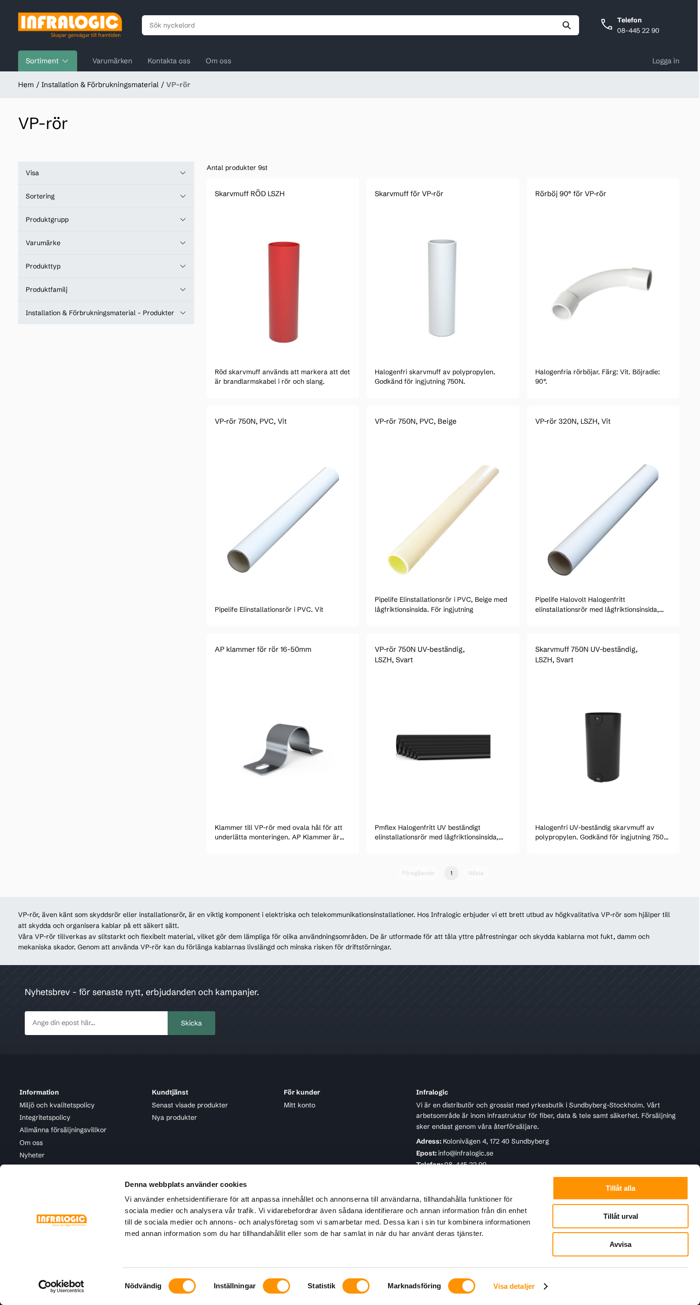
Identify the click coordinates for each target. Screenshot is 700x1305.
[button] (106, 172)
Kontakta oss (169, 60)
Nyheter (32, 1155)
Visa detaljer (514, 1286)
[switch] (276, 1286)
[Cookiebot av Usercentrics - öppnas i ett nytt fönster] (61, 1286)
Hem (26, 84)
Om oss (218, 60)
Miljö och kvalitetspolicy (57, 1105)
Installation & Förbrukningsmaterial (100, 84)
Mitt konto (299, 1105)
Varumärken (112, 60)
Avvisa (620, 1244)
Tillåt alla (620, 1188)
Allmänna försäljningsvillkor (63, 1130)
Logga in (666, 60)
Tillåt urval (620, 1216)
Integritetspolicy (45, 1117)
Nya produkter (174, 1117)
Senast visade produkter (190, 1105)
